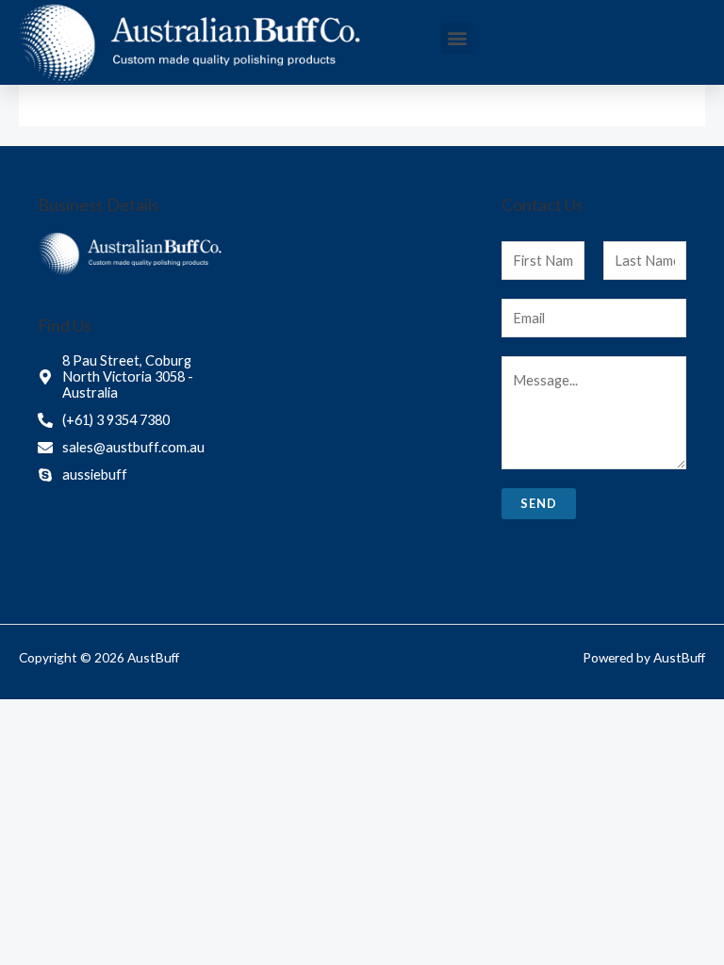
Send (538, 503)
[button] (456, 38)
